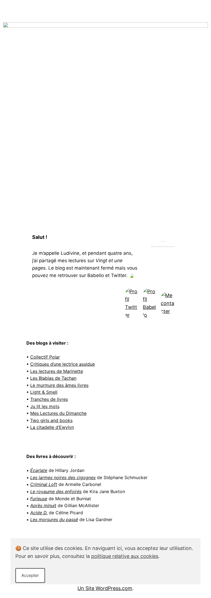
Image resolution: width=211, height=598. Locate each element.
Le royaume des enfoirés (56, 491)
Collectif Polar (45, 357)
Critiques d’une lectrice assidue (62, 364)
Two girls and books (51, 420)
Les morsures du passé (54, 519)
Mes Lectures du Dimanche (58, 413)
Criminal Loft (43, 484)
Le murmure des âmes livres (59, 385)
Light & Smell (43, 392)
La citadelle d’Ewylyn (52, 427)
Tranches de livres (49, 399)
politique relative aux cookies (124, 556)
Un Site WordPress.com (104, 588)
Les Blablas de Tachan (53, 378)
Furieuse (38, 498)
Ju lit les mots (44, 406)
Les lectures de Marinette (56, 371)
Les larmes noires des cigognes (63, 477)
